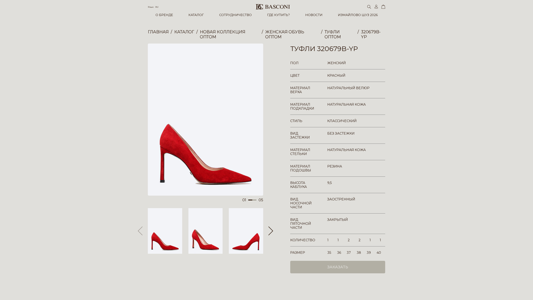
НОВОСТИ (314, 15)
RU (156, 7)
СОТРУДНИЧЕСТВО (235, 15)
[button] (271, 231)
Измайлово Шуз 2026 (358, 15)
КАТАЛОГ (196, 15)
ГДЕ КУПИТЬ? (278, 15)
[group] (205, 120)
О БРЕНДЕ (164, 15)
